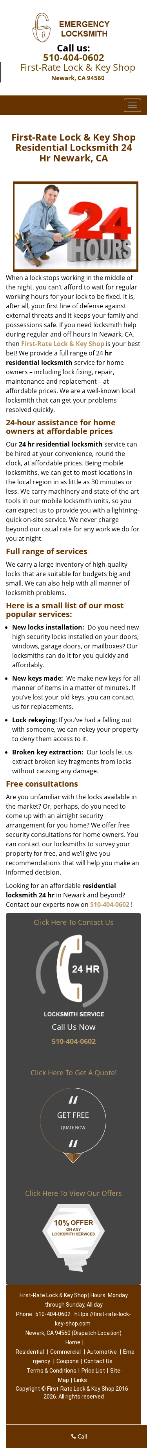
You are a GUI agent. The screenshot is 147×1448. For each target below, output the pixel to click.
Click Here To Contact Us (74, 922)
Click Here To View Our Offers (73, 1193)
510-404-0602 (73, 57)
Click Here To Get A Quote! (74, 1072)
